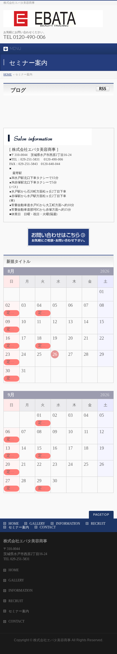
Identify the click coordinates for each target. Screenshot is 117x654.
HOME (7, 74)
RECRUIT (98, 524)
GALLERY (37, 524)
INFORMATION (68, 524)
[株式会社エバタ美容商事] (53, 21)
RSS (102, 89)
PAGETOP (101, 514)
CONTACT (48, 527)
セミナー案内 (19, 527)
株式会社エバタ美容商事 (52, 640)
